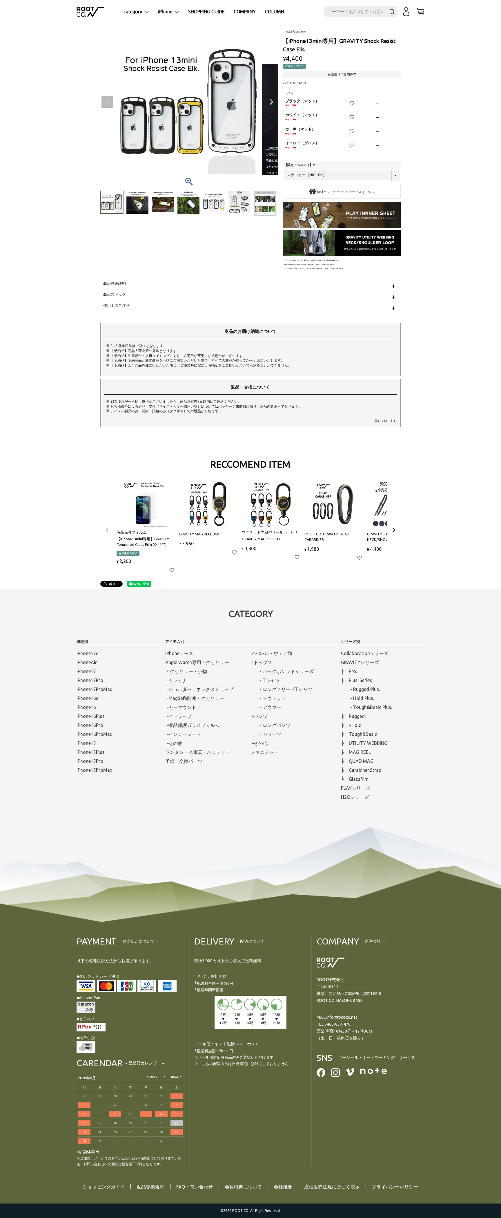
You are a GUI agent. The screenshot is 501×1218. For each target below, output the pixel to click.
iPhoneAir (87, 662)
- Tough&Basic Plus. (366, 707)
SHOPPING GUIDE (206, 11)
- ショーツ (266, 734)
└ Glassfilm (355, 779)
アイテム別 (288, 260)
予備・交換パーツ (183, 761)
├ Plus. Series (356, 680)
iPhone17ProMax (94, 689)
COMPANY (245, 11)
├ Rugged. (353, 716)
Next (271, 102)
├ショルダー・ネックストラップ (199, 689)
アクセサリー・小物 (186, 671)
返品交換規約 (150, 1186)
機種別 (286, 264)
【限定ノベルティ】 (300, 165)
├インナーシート (183, 734)
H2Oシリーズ (355, 797)
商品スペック (114, 294)
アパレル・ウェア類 (271, 653)
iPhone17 (86, 671)
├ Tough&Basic (359, 734)
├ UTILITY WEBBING (364, 743)
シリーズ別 (288, 268)
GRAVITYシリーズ (298, 268)
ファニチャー (264, 752)
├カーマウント (180, 707)
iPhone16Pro (90, 725)
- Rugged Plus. (360, 689)
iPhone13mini (294, 264)
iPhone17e (87, 653)
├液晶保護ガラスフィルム (192, 725)
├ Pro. (349, 671)
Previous (107, 102)
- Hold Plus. (357, 698)
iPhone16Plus (91, 716)
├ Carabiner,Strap (361, 770)
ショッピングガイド (104, 1186)
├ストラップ (178, 716)
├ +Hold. (351, 725)
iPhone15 (86, 743)
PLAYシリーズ (355, 788)
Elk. (307, 268)
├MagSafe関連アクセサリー (194, 698)
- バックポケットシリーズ (282, 671)
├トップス (261, 662)
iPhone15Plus (91, 752)
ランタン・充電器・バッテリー (197, 752)
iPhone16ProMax (94, 734)
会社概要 (283, 1186)
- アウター (266, 707)
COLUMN (274, 11)
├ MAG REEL (356, 752)
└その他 (173, 743)
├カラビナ (176, 680)
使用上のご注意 (116, 305)
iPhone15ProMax (94, 770)
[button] (107, 530)
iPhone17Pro (90, 680)
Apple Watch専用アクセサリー (197, 662)
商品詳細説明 (114, 283)
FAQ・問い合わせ (194, 1186)
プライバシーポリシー (395, 1186)
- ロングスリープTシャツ (281, 689)
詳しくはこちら (386, 420)
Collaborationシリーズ (365, 653)
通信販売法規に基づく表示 (332, 1186)
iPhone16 (86, 707)
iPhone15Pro (90, 761)
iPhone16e (87, 698)
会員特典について (243, 1186)
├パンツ (259, 716)
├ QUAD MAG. (357, 761)
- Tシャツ (265, 680)
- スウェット (268, 698)
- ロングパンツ (271, 725)
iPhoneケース (297, 260)
